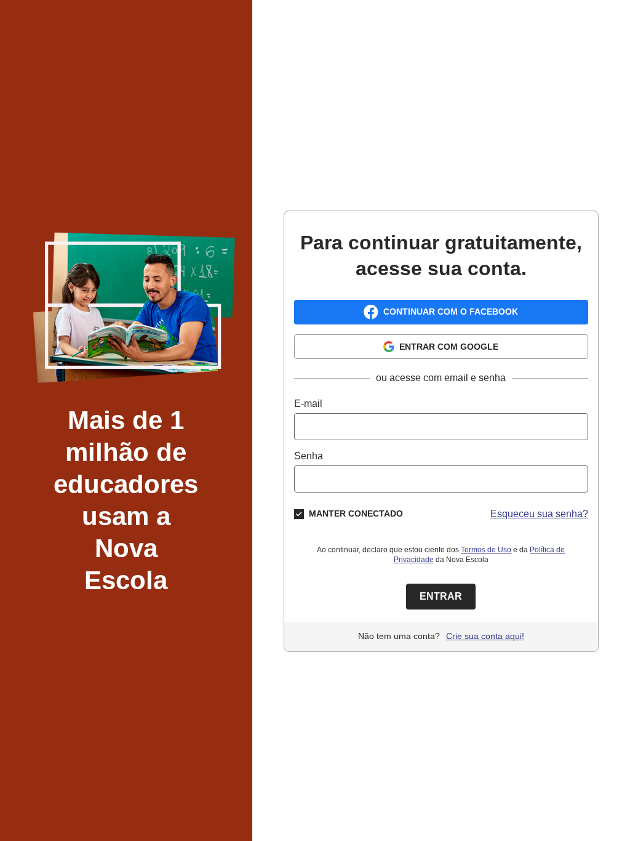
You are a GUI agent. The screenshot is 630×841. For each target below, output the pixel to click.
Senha (308, 456)
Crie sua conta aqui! (485, 636)
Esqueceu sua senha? (539, 514)
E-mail (308, 403)
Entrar (441, 596)
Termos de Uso (486, 549)
